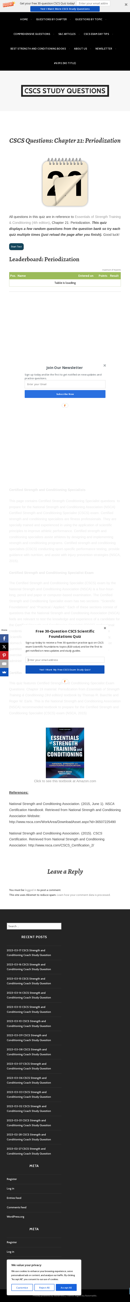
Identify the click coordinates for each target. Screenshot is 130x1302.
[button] (65, 633)
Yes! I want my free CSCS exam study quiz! (65, 669)
